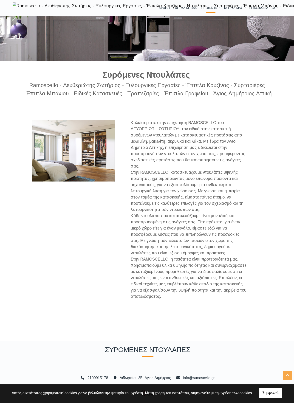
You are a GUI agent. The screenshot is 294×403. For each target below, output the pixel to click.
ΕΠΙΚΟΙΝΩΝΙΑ (258, 8)
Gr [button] (274, 8)
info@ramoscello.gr (199, 378)
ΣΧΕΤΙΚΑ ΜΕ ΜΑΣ (185, 8)
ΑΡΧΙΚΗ (164, 8)
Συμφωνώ (270, 393)
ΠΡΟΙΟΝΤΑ (209, 8)
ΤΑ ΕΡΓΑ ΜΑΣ (233, 8)
